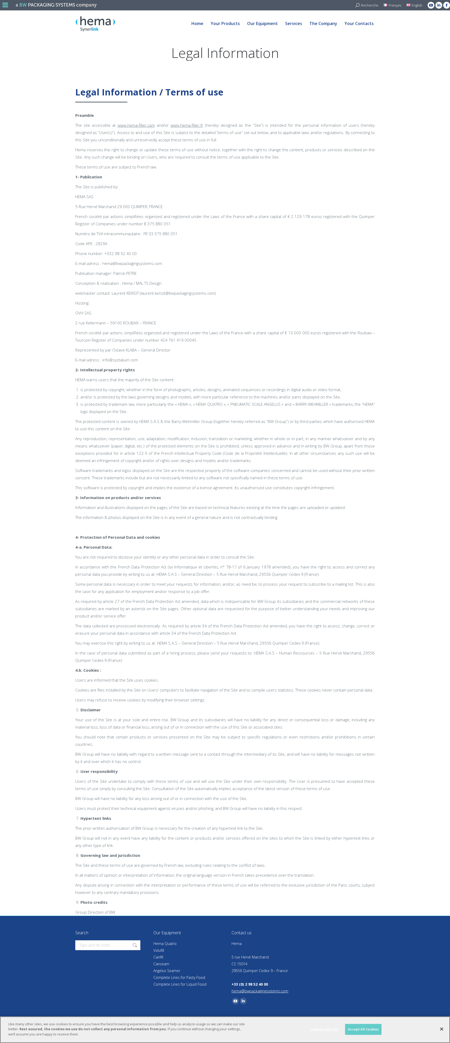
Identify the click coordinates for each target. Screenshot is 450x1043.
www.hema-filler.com (136, 125)
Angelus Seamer (166, 970)
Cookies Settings (324, 1029)
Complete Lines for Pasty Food (179, 977)
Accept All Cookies (363, 1029)
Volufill (158, 950)
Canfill (158, 957)
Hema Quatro (165, 943)
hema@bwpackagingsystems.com (260, 991)
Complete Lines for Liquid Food (180, 984)
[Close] (441, 1029)
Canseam (161, 963)
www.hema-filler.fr (187, 125)
